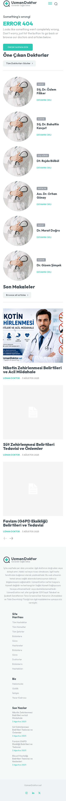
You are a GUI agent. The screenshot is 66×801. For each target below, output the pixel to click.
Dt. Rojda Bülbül (48, 161)
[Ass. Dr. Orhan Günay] (18, 196)
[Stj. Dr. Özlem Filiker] (18, 92)
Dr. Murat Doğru (48, 230)
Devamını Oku (44, 100)
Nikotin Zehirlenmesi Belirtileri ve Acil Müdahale (32, 369)
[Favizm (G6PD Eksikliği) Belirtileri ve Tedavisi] (33, 489)
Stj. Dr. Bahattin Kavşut (48, 126)
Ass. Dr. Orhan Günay (47, 195)
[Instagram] (26, 793)
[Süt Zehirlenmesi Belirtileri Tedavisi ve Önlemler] (33, 412)
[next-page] (11, 538)
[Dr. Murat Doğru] (18, 231)
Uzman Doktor (11, 378)
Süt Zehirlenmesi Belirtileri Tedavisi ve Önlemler (28, 446)
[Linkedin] (33, 793)
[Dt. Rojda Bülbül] (18, 161)
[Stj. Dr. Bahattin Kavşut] (18, 127)
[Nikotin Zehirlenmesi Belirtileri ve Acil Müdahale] (33, 335)
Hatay (41, 84)
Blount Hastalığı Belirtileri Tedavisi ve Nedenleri (22, 758)
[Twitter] (39, 793)
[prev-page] (5, 538)
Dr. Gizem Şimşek (49, 265)
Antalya (42, 188)
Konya (41, 119)
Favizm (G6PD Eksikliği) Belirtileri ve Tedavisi (25, 523)
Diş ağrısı (43, 155)
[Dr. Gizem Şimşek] (18, 266)
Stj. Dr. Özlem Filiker (46, 91)
